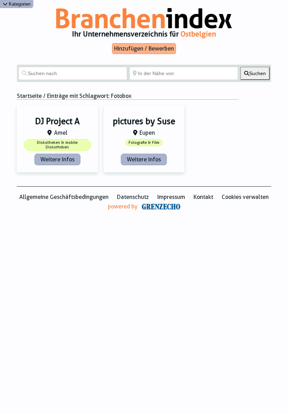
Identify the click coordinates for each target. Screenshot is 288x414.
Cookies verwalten (245, 197)
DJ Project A (57, 121)
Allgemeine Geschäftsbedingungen (64, 197)
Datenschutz (133, 197)
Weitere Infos (57, 159)
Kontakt (203, 197)
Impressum (171, 197)
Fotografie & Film (144, 142)
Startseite (29, 96)
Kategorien (19, 4)
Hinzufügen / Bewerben (144, 48)
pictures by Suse (144, 121)
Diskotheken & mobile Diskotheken (57, 144)
